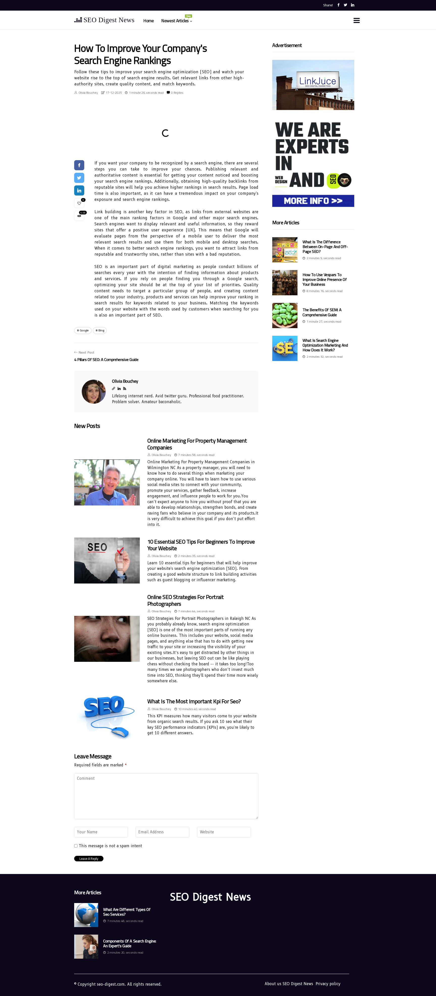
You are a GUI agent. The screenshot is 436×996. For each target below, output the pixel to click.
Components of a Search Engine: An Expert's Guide (129, 943)
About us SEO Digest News (289, 984)
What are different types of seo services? (126, 912)
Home (148, 21)
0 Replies (177, 92)
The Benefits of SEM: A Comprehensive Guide (322, 312)
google (84, 330)
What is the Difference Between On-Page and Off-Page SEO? (325, 246)
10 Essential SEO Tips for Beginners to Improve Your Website (201, 544)
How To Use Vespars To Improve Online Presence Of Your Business (325, 279)
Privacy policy (328, 984)
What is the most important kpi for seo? (194, 701)
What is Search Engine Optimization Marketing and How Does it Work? (325, 345)
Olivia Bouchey (88, 92)
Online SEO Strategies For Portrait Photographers (185, 600)
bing (101, 330)
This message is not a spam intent (110, 846)
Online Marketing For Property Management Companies (197, 443)
